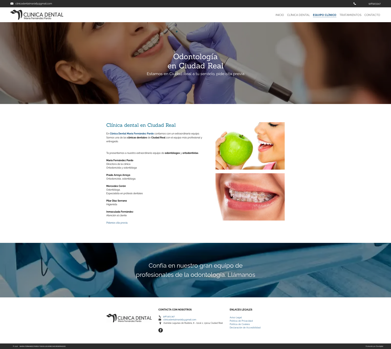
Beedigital (379, 346)
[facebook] (160, 330)
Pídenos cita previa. (117, 222)
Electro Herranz (120, 310)
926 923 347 (169, 316)
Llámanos (241, 274)
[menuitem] (278, 15)
